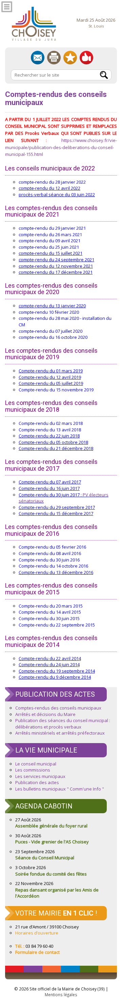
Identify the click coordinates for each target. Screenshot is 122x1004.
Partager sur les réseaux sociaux (86, 57)
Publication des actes (37, 782)
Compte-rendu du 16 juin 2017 (49, 488)
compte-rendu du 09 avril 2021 (49, 241)
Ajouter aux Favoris (70, 57)
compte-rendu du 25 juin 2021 (49, 247)
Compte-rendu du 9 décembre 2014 (55, 677)
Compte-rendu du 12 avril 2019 (50, 377)
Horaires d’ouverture (36, 933)
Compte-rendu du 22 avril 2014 (50, 658)
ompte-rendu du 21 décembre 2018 (57, 448)
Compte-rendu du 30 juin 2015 (49, 618)
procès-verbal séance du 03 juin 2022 (57, 194)
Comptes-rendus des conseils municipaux (58, 708)
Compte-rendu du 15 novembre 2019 (56, 390)
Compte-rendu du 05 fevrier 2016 (52, 547)
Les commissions (32, 770)
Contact (37, 57)
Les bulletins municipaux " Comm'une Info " (59, 789)
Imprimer (54, 57)
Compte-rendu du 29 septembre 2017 (57, 507)
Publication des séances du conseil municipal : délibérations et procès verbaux (62, 723)
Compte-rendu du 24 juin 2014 (49, 664)
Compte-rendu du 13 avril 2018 (50, 430)
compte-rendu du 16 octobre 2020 (53, 337)
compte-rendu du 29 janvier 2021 (52, 228)
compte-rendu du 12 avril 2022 (49, 188)
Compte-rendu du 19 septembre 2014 (57, 671)
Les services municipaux (40, 776)
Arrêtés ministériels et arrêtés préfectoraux (60, 733)
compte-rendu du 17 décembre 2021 (56, 272)
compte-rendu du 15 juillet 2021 (50, 253)
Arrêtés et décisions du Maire (45, 714)
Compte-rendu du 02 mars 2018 (51, 423)
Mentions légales (61, 994)
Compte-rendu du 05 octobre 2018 (53, 442)
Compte (27, 436)
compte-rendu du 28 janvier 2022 (52, 182)
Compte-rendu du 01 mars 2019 (51, 371)
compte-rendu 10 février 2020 (49, 312)
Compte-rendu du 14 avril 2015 (50, 612)
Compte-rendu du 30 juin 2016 (49, 560)
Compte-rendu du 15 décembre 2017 (56, 513)
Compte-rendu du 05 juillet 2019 (51, 383)
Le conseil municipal (35, 764)
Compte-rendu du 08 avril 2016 (50, 553)
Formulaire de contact (37, 952)
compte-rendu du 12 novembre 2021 (56, 266)
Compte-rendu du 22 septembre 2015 (57, 625)
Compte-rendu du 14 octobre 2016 (53, 566)
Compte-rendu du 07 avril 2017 (50, 482)
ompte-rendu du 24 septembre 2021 (57, 260)
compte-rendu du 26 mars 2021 (50, 234)
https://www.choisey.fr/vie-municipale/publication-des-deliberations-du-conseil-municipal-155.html (61, 147)
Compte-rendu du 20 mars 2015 (51, 606)
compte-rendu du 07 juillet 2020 (50, 331)
